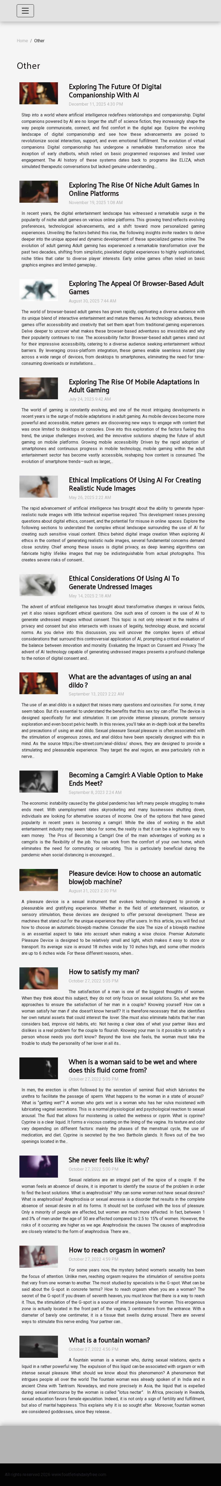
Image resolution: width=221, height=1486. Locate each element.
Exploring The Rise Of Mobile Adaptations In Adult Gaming (134, 385)
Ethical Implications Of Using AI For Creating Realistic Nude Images (135, 483)
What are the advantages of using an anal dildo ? (130, 680)
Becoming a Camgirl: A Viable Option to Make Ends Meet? (136, 778)
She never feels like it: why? (109, 1159)
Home (22, 40)
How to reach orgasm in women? (117, 1249)
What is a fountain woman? (109, 1339)
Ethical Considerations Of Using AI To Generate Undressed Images (124, 582)
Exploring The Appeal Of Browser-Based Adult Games (136, 287)
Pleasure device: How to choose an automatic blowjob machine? (135, 877)
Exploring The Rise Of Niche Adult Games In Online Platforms (134, 188)
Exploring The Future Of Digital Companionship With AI (115, 90)
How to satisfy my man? (104, 971)
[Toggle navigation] (25, 10)
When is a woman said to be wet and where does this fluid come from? (133, 1065)
